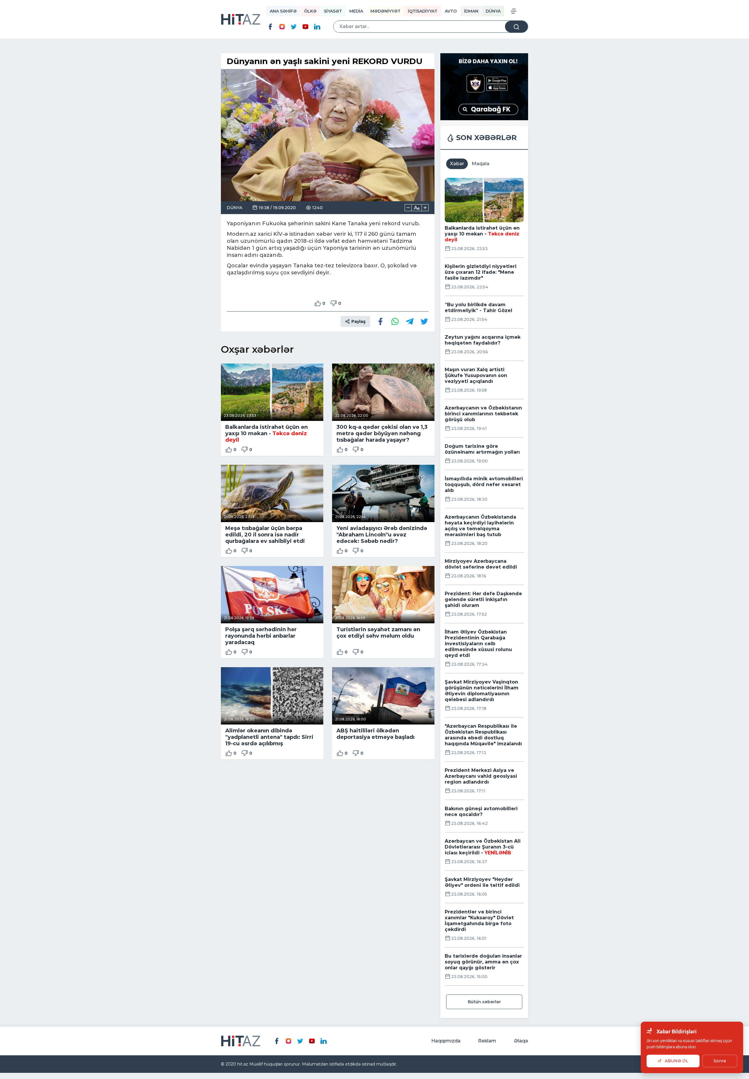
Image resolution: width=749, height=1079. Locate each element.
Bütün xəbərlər (484, 1001)
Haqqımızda (446, 1041)
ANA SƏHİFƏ (283, 11)
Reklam (487, 1041)
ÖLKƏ (310, 11)
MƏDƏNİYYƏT (385, 11)
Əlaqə (521, 1041)
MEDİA (356, 11)
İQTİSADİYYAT (422, 11)
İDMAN (471, 11)
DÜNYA (493, 11)
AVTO (451, 11)
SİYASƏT (333, 11)
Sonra (720, 1060)
